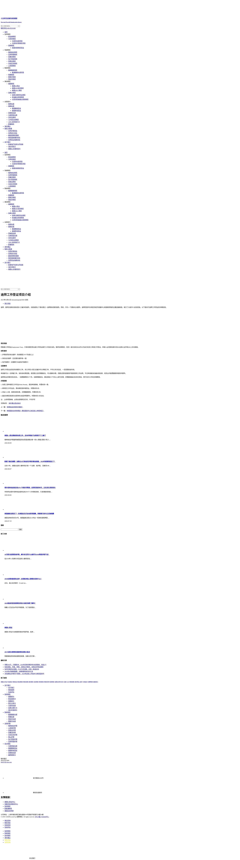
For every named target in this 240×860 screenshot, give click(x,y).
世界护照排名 (12, 131)
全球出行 (85, 682)
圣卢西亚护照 (12, 739)
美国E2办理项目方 (14, 149)
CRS (68, 682)
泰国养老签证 (16, 110)
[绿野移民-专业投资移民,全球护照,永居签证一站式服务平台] (120, 279)
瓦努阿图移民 (12, 54)
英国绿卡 (11, 701)
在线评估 (11, 692)
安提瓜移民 (12, 61)
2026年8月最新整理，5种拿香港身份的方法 (18, 671)
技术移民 (7, 835)
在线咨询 (7, 825)
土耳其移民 (12, 66)
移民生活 (15, 682)
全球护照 (7, 723)
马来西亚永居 (12, 115)
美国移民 (11, 83)
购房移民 (7, 712)
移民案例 (11, 690)
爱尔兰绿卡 (12, 703)
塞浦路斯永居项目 (18, 72)
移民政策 (71, 682)
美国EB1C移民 (17, 90)
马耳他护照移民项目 (19, 43)
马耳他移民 (12, 39)
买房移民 (36, 682)
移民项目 (7, 823)
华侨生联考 (12, 117)
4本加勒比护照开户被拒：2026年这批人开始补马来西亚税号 (24, 673)
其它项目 (7, 303)
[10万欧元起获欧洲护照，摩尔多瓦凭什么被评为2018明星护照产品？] (18, 550)
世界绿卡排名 (12, 133)
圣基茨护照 (12, 732)
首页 (6, 32)
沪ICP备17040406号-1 (42, 817)
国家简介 (95, 682)
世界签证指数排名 (14, 140)
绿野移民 (90, 682)
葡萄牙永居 (12, 721)
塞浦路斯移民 (12, 70)
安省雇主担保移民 (18, 97)
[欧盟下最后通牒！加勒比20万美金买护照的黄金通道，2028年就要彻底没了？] (18, 457)
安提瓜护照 (12, 730)
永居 (65, 682)
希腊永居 (11, 717)
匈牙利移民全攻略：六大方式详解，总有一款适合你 (21, 669)
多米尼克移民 (12, 63)
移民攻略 (25, 682)
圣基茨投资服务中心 (11, 804)
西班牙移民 (12, 79)
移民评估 (7, 840)
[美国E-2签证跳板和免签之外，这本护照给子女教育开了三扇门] (18, 431)
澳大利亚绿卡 (12, 710)
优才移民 (7, 744)
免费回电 (7, 842)
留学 (81, 682)
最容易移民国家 (13, 135)
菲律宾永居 (12, 113)
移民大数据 (8, 128)
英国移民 (11, 45)
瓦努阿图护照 (12, 741)
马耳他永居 (12, 705)
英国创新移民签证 (18, 48)
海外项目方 (12, 146)
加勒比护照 (58, 682)
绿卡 (62, 682)
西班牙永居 (12, 719)
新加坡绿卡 (12, 699)
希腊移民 (11, 75)
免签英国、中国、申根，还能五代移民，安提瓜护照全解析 (24, 667)
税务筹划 (41, 682)
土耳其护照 (12, 728)
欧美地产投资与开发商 (15, 144)
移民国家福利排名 (14, 137)
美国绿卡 (11, 696)
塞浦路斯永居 (12, 714)
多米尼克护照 (12, 735)
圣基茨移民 (12, 57)
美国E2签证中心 (9, 802)
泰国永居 (11, 106)
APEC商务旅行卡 (14, 122)
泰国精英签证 (16, 108)
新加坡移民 (12, 36)
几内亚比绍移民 (13, 119)
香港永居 (11, 104)
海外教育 (30, 682)
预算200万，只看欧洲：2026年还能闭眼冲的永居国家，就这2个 (25, 664)
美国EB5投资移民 (18, 88)
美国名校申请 (9, 811)
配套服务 (11, 124)
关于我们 (7, 142)
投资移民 (51, 682)
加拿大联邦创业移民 (19, 95)
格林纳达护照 (12, 726)
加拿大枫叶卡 (12, 708)
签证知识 (18, 403)
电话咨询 (7, 820)
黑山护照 (11, 737)
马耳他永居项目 (17, 41)
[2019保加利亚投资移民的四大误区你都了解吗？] (18, 599)
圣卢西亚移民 (12, 59)
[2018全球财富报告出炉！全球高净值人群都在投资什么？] (18, 574)
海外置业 (7, 126)
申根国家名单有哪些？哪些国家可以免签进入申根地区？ (25, 411)
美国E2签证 (16, 86)
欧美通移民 (8, 808)
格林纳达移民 (12, 52)
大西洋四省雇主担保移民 (20, 99)
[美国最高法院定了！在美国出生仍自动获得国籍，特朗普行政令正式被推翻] (18, 509)
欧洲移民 (20, 682)
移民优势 (46, 682)
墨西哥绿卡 (12, 755)
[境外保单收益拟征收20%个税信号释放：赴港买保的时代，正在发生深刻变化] (18, 483)
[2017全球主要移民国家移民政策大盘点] (18, 648)
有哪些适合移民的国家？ (15, 407)
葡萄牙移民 (12, 77)
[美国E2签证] (18, 623)
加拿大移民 (12, 92)
